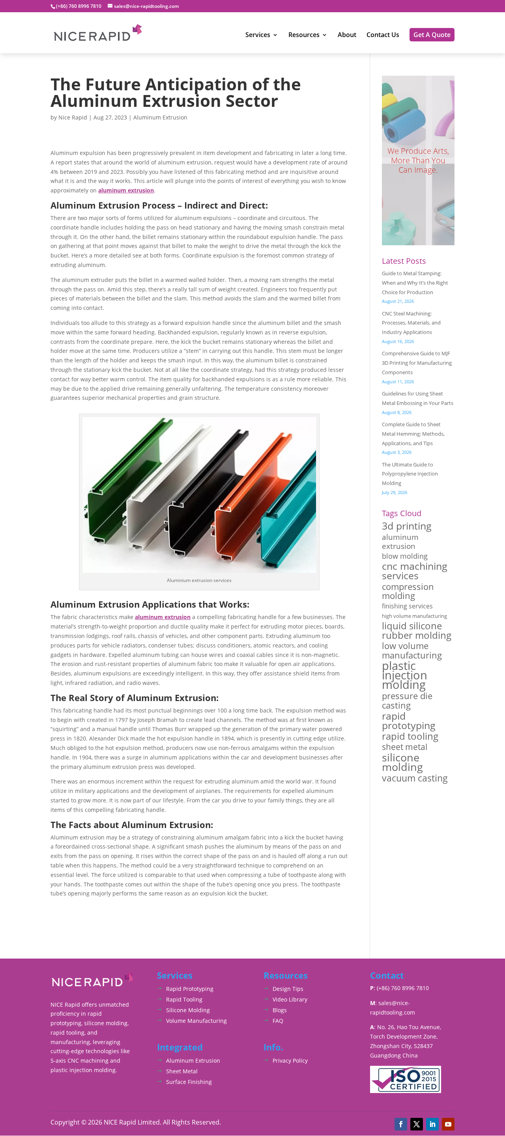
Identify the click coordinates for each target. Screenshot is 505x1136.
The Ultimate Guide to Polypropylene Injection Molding (410, 474)
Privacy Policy (290, 1060)
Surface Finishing (189, 1082)
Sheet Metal (182, 1071)
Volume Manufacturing (196, 1020)
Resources (304, 35)
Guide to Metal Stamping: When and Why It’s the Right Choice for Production (415, 283)
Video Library (290, 999)
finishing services (407, 606)
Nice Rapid (72, 117)
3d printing (407, 526)
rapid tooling (410, 736)
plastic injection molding (404, 675)
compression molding (408, 591)
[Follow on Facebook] (401, 1124)
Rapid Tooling (184, 999)
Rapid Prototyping (189, 988)
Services (257, 35)
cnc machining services (414, 570)
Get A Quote (432, 34)
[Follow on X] (416, 1124)
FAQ (278, 1020)
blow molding (405, 556)
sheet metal (404, 747)
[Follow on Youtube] (448, 1124)
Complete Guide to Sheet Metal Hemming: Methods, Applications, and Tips (413, 434)
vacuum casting (415, 778)
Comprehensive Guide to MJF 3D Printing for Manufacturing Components (417, 363)
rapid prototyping (409, 720)
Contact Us (383, 35)
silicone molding (402, 762)
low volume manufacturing (412, 650)
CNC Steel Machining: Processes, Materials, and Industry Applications (411, 323)
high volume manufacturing (414, 615)
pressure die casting (407, 700)
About (347, 35)
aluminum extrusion (400, 541)
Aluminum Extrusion (160, 117)
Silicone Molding (188, 1010)
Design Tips (288, 988)
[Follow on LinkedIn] (432, 1124)
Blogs (280, 1010)
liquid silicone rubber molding (416, 630)
